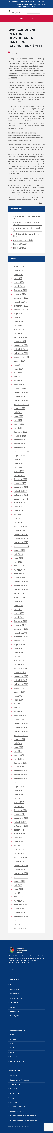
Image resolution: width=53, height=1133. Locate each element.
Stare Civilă (13, 1089)
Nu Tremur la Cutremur (17, 1061)
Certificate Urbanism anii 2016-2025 (26, 235)
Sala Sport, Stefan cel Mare (18, 1030)
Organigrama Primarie (16, 998)
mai (18, 278)
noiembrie (20, 302)
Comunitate (32, 19)
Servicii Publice (14, 1003)
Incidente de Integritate (17, 1111)
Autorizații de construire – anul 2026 (27, 218)
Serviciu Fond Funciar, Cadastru (19, 1080)
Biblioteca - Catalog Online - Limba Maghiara (23, 1120)
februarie (20, 290)
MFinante (13, 1039)
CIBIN (12, 1048)
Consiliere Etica (14, 1102)
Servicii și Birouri (15, 994)
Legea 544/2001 (20, 244)
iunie (18, 275)
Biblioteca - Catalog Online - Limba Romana (23, 1116)
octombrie (21, 306)
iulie (18, 271)
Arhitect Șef (13, 1076)
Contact (12, 1007)
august (19, 267)
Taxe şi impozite (15, 1085)
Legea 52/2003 (19, 248)
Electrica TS (13, 1052)
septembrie (21, 310)
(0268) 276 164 (14, 1)
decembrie (21, 298)
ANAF (12, 1044)
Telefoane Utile (34, 4)
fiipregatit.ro (21, 4)
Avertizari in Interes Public (18, 1107)
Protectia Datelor (15, 1093)
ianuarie (20, 294)
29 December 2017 (16, 52)
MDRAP (12, 1035)
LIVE (43, 4)
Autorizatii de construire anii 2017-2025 (26, 224)
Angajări (12, 1098)
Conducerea (13, 985)
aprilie (19, 282)
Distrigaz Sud (14, 1057)
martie (19, 286)
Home (21, 19)
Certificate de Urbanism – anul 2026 (26, 229)
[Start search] (28, 11)
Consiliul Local (14, 989)
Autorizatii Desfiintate (23, 240)
